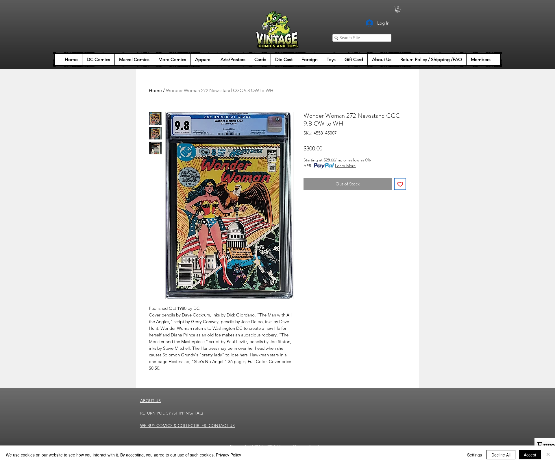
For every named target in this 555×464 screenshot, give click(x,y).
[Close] (548, 454)
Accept (530, 455)
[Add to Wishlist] (400, 184)
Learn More (345, 165)
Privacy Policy (228, 455)
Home (155, 90)
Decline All (500, 455)
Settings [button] (474, 455)
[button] (398, 9)
